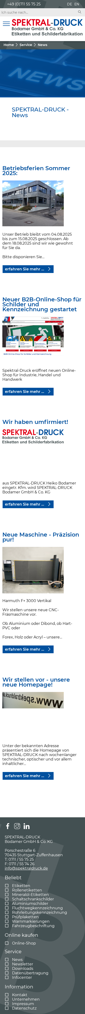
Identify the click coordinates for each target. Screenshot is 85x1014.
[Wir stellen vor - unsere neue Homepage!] (33, 715)
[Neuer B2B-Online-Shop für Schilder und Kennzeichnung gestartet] (33, 340)
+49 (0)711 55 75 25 (24, 4)
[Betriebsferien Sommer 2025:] (33, 204)
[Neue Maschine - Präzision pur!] (33, 570)
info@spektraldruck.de (26, 868)
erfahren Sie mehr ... (25, 269)
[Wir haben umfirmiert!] (33, 452)
